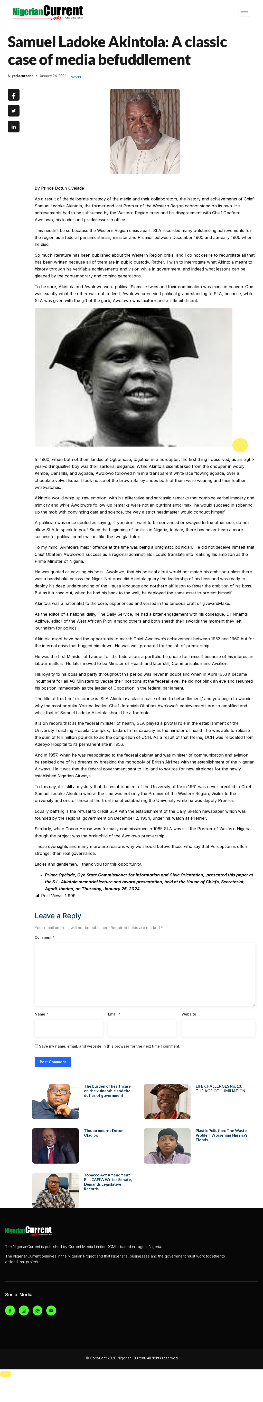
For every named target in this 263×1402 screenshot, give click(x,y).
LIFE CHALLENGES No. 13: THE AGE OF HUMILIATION (220, 1088)
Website (189, 1014)
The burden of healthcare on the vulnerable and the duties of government (107, 1091)
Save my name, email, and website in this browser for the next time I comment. (109, 1046)
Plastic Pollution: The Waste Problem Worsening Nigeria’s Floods (222, 1135)
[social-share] (14, 95)
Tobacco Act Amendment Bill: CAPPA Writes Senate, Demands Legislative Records (108, 1182)
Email (114, 1014)
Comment (45, 937)
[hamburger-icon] (244, 12)
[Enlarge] (240, 445)
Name (41, 1014)
